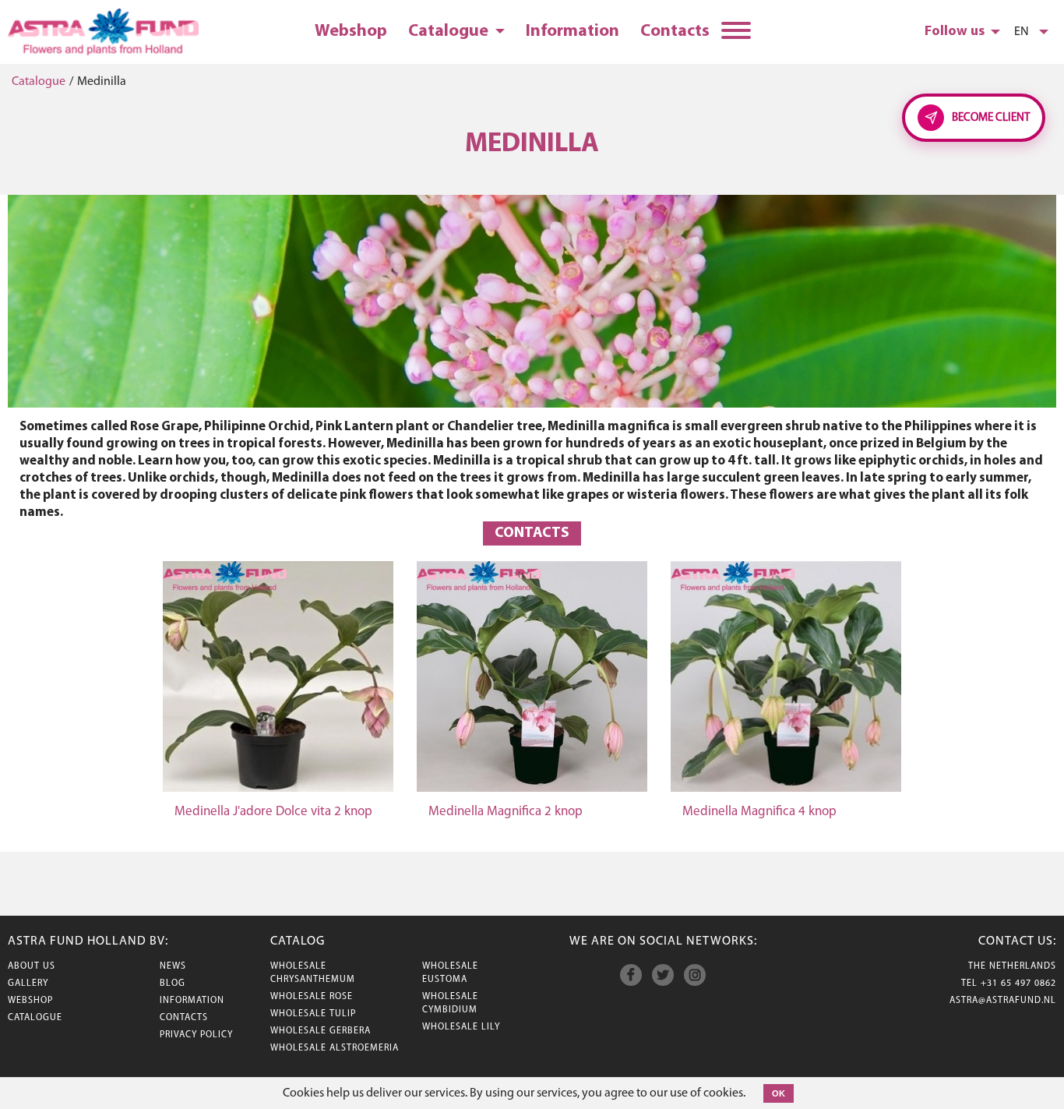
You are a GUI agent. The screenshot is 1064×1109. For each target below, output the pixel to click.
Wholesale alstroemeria (334, 1048)
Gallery (28, 983)
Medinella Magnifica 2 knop (505, 811)
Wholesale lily (461, 1027)
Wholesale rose (311, 996)
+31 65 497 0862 (1018, 983)
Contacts (675, 32)
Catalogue (449, 32)
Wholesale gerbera (320, 1031)
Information (572, 32)
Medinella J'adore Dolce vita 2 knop (273, 811)
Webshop (351, 32)
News (173, 966)
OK (778, 1093)
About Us (31, 966)
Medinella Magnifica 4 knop (759, 811)
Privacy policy (196, 1035)
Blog (172, 983)
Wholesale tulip (313, 1014)
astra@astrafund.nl (1002, 1000)
